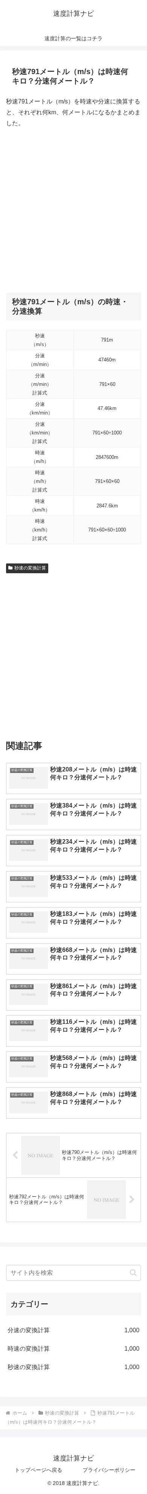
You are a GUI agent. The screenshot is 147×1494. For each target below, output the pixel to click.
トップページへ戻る (38, 1470)
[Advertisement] (73, 210)
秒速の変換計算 (30, 568)
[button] (133, 1272)
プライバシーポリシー (109, 1470)
